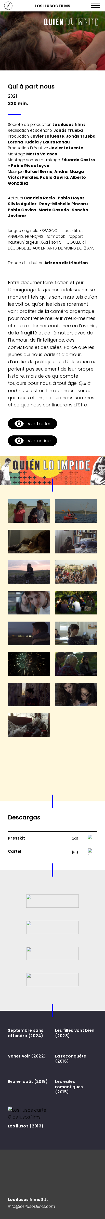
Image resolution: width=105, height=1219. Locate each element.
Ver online (39, 440)
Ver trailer (39, 423)
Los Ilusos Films (52, 6)
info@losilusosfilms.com (31, 1206)
